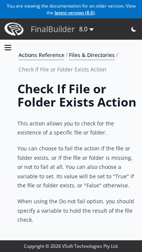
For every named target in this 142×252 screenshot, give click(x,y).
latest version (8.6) (75, 12)
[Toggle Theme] (134, 29)
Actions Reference (41, 54)
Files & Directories (92, 54)
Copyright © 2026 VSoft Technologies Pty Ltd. (71, 246)
